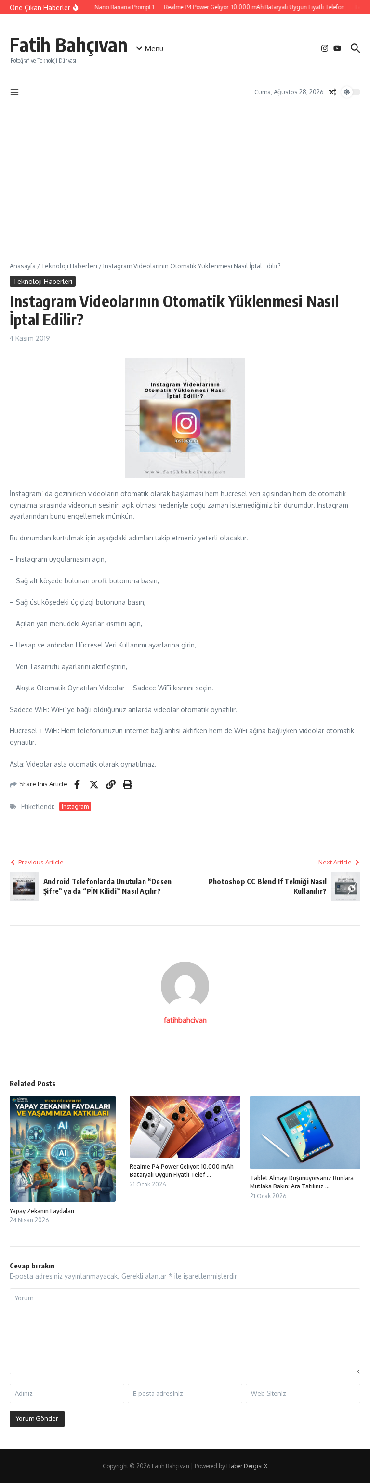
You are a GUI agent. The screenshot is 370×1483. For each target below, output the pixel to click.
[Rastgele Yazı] (332, 92)
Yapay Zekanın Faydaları (42, 1210)
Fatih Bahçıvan (69, 44)
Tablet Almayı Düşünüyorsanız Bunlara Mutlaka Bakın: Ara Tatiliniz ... (302, 1182)
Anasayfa (23, 266)
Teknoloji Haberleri (69, 266)
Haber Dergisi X (246, 1466)
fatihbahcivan (185, 1020)
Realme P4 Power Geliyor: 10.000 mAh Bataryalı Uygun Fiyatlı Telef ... (182, 1170)
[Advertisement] (185, 174)
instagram (75, 806)
